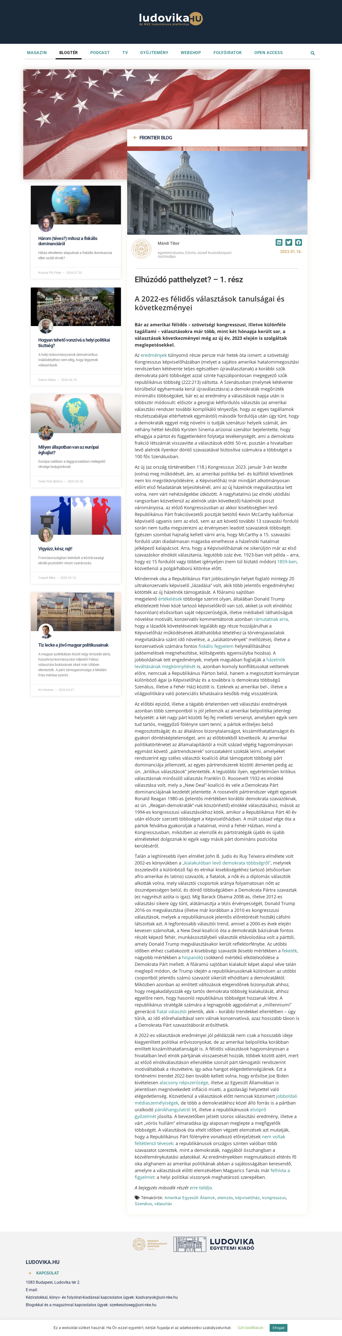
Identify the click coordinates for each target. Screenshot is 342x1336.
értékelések (170, 599)
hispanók (191, 957)
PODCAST (100, 52)
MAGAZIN (37, 52)
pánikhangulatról (173, 1110)
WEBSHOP (191, 52)
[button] (279, 242)
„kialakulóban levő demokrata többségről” (227, 863)
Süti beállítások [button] (250, 1327)
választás (163, 1203)
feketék (289, 951)
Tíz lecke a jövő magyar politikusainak (73, 645)
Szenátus (143, 1203)
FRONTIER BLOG (155, 137)
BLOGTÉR (68, 52)
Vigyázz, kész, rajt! (55, 548)
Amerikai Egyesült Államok (189, 1197)
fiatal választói (172, 1011)
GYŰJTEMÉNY (154, 52)
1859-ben (287, 562)
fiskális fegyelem (216, 646)
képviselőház (247, 1197)
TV (125, 52)
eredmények (154, 355)
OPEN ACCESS (268, 52)
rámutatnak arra (271, 619)
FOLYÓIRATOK (228, 52)
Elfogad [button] (278, 1328)
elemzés (225, 1197)
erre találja (201, 1188)
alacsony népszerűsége (183, 1083)
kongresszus (274, 1197)
